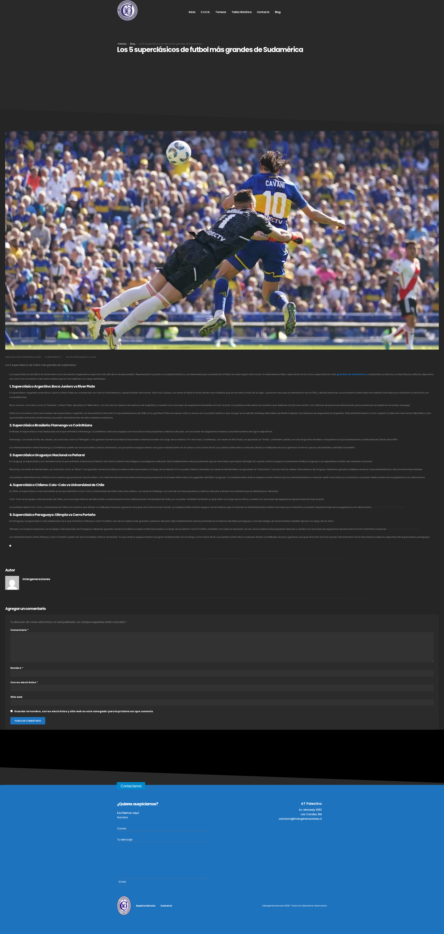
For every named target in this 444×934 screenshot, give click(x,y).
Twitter (187, 905)
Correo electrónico (24, 682)
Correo (121, 828)
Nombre (16, 668)
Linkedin (206, 905)
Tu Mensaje (124, 839)
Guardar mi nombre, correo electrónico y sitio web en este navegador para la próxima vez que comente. (84, 711)
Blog (278, 12)
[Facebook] (322, 12)
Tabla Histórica (242, 12)
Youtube (197, 905)
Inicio (192, 12)
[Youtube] (305, 12)
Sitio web (16, 697)
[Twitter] (297, 12)
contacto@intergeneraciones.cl (300, 819)
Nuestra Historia (145, 905)
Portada (122, 43)
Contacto (263, 12)
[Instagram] (288, 12)
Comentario (19, 630)
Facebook (215, 905)
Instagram (178, 905)
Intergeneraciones (36, 579)
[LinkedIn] (314, 12)
